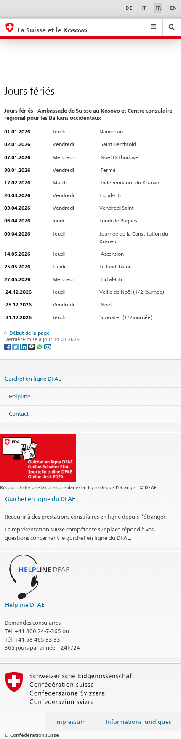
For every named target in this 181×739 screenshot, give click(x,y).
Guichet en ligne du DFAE (40, 498)
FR (158, 8)
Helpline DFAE (25, 604)
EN (173, 8)
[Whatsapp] (40, 346)
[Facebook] (8, 346)
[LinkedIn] (24, 346)
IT (143, 8)
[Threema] (32, 346)
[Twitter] (16, 346)
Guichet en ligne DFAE (33, 378)
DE (129, 8)
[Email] (47, 346)
